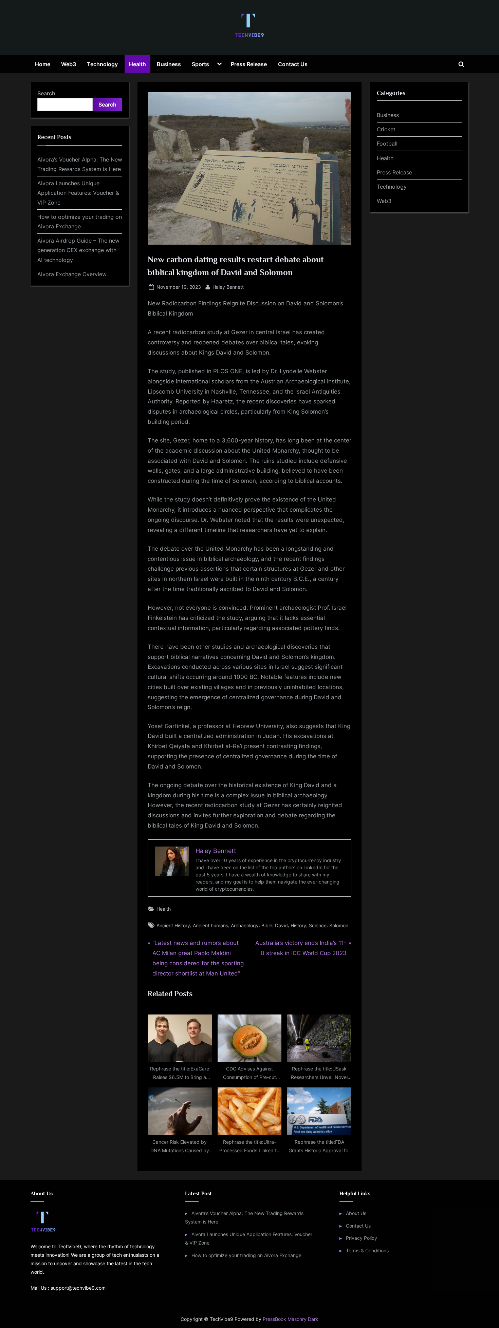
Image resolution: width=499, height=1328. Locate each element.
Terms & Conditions (367, 1250)
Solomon (338, 925)
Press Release (249, 64)
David (281, 925)
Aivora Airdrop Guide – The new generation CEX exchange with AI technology (78, 250)
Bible (266, 925)
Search (46, 93)
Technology (102, 64)
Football (387, 143)
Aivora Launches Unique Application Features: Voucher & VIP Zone (78, 193)
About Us (356, 1213)
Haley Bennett (228, 287)
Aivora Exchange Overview (72, 274)
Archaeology (245, 925)
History (298, 925)
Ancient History (173, 925)
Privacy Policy (361, 1238)
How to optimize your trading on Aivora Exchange (246, 1255)
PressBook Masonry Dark (290, 1319)
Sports (200, 64)
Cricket (386, 129)
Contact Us (293, 64)
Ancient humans (210, 925)
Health (137, 64)
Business (169, 64)
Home (42, 64)
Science (318, 925)
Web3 (68, 64)
